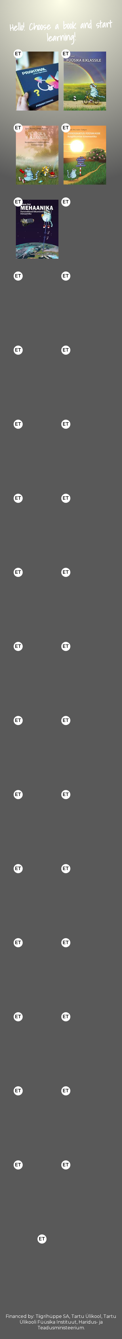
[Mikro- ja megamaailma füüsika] (37, 303)
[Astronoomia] (37, 451)
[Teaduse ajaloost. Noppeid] (37, 895)
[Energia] (85, 303)
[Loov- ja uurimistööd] (37, 673)
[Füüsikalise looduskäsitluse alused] (37, 1118)
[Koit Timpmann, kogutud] (37, 969)
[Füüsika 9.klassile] (37, 155)
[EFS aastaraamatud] (85, 895)
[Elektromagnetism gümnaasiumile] (85, 229)
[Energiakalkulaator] (37, 747)
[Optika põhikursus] (85, 451)
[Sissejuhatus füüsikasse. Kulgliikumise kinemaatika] (85, 155)
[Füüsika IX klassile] (37, 599)
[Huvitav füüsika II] (85, 599)
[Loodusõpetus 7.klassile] (85, 1118)
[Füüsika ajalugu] (37, 821)
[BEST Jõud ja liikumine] (85, 377)
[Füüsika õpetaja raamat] (85, 525)
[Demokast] (37, 81)
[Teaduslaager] (85, 1192)
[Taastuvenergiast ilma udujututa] (85, 673)
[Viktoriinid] (61, 1266)
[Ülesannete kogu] (37, 525)
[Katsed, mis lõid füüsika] (85, 821)
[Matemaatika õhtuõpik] (85, 747)
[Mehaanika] (37, 1044)
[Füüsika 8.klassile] (85, 81)
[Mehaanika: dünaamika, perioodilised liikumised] (37, 229)
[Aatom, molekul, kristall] (85, 969)
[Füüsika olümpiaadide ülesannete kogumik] (37, 377)
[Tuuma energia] (37, 1192)
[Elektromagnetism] (85, 1044)
